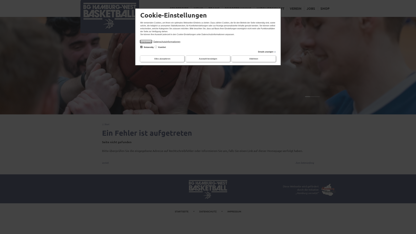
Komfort (162, 47)
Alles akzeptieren (162, 59)
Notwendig (148, 47)
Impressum (146, 41)
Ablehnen (253, 59)
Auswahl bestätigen (208, 59)
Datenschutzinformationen (166, 41)
